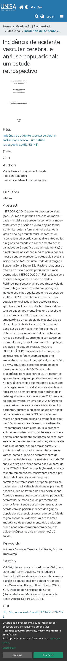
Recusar (17, 655)
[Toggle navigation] (62, 16)
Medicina (13, 31)
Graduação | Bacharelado (34, 26)
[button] (42, 16)
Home (7, 26)
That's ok (48, 655)
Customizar (9, 648)
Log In (50, 17)
